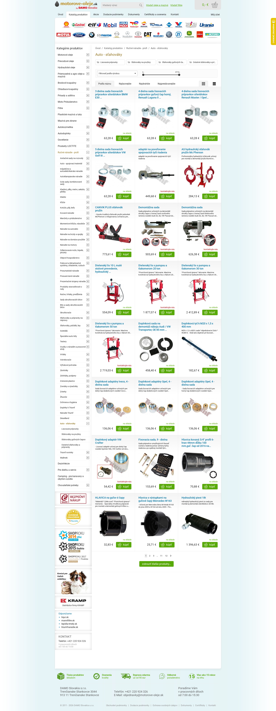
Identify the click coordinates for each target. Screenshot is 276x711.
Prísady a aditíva (66, 95)
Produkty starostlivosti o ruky (71, 288)
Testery (63, 341)
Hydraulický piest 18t (194, 497)
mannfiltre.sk (68, 620)
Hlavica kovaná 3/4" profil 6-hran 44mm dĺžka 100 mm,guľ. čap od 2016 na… (198, 442)
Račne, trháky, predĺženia (71, 294)
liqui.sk (65, 617)
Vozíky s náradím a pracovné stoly (73, 348)
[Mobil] (110, 24)
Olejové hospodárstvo (69, 258)
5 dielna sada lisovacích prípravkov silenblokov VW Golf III (110, 152)
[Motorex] (212, 34)
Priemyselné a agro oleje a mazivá (71, 75)
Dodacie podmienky (139, 705)
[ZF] (178, 34)
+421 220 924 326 (76, 641)
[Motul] (63, 34)
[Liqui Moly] (123, 24)
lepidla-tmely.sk (69, 623)
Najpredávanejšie (166, 83)
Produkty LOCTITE (67, 146)
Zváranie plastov (67, 381)
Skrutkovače (65, 312)
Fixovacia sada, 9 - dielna (152, 439)
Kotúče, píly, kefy (67, 208)
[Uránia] (207, 24)
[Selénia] (191, 24)
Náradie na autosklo (69, 229)
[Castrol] (79, 24)
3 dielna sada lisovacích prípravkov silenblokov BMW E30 (111, 94)
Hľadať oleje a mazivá (157, 5)
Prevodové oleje (66, 61)
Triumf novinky (66, 452)
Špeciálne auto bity (68, 336)
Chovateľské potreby (68, 485)
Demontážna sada (148, 207)
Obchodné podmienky (116, 705)
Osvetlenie (63, 139)
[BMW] (91, 34)
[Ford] (79, 34)
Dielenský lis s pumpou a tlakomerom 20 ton (152, 267)
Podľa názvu (104, 83)
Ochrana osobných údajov (165, 705)
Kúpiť (126, 138)
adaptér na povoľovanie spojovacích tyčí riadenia (152, 151)
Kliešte (63, 197)
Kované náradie (67, 213)
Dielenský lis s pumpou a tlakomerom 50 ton (109, 325)
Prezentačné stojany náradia (73, 281)
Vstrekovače (65, 360)
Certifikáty (200, 705)
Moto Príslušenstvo (67, 101)
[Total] (134, 24)
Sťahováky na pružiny (71, 434)
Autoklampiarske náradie (71, 176)
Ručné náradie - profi (68, 152)
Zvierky (63, 391)
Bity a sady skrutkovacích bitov (71, 306)
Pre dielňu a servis (67, 470)
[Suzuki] (158, 34)
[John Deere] (189, 34)
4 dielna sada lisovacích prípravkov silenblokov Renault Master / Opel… (195, 94)
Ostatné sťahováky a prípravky (71, 446)
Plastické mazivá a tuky (70, 114)
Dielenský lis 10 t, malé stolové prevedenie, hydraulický (108, 268)
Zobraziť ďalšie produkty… (156, 563)
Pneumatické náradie (69, 271)
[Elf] (94, 24)
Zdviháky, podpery (68, 376)
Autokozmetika (65, 127)
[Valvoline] (178, 24)
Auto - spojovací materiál (71, 163)
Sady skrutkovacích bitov (71, 300)
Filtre (60, 108)
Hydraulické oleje (66, 67)
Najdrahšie (144, 83)
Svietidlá (64, 331)
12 (166, 556)
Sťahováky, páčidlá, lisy (70, 325)
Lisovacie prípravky (70, 429)
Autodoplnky (64, 133)
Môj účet (215, 14)
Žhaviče (63, 397)
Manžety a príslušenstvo (71, 218)
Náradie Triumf (66, 413)
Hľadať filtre (176, 5)
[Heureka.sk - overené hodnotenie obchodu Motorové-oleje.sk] (73, 516)
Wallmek (64, 458)
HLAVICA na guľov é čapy (109, 497)
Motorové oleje (65, 54)
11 (161, 556)
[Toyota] (138, 34)
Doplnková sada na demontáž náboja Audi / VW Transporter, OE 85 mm (154, 326)
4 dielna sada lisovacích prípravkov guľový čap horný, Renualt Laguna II (154, 94)
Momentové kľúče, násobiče (72, 223)
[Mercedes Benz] (127, 34)
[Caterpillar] (147, 34)
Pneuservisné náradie (69, 276)
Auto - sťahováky (67, 423)
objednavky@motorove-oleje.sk (143, 695)
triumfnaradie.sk (69, 627)
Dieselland (64, 418)
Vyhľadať (140, 5)
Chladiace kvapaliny (68, 89)
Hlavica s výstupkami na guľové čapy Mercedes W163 (155, 499)
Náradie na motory (68, 245)
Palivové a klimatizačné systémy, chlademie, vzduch (72, 264)
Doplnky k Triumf (67, 407)
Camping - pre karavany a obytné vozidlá (71, 477)
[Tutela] (156, 24)
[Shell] (66, 24)
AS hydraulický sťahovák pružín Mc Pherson (196, 151)
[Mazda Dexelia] (104, 34)
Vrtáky (63, 354)
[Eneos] (200, 34)
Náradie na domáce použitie (72, 239)
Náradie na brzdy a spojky (71, 234)
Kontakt (212, 705)
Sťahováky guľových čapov (74, 439)
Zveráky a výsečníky (69, 386)
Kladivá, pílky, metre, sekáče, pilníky (72, 190)
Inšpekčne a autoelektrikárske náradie (71, 170)
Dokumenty (186, 705)
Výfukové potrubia (68, 365)
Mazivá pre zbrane (67, 120)
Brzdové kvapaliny (67, 82)
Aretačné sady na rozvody (71, 158)
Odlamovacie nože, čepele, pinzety (71, 251)
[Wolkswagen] (169, 34)
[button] (117, 73)
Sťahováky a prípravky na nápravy (71, 319)
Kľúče (62, 202)
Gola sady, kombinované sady (71, 183)
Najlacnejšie (125, 83)
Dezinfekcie (64, 463)
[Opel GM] (117, 34)
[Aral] (169, 24)
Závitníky (64, 370)
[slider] (143, 75)
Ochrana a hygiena (68, 402)
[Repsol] (144, 24)
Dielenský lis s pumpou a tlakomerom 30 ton (196, 267)
